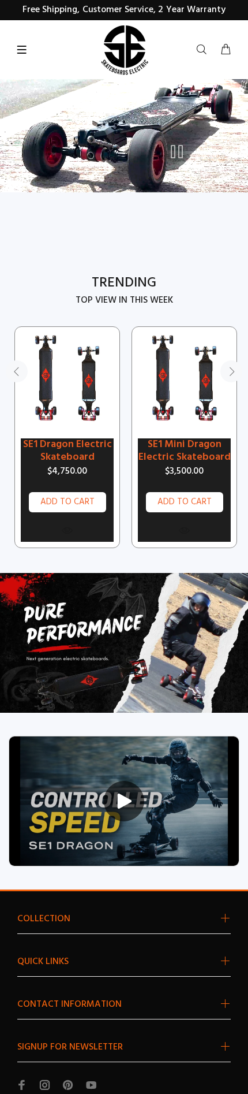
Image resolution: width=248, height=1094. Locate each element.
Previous (17, 371)
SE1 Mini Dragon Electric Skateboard (184, 451)
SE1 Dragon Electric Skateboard (67, 451)
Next (231, 371)
